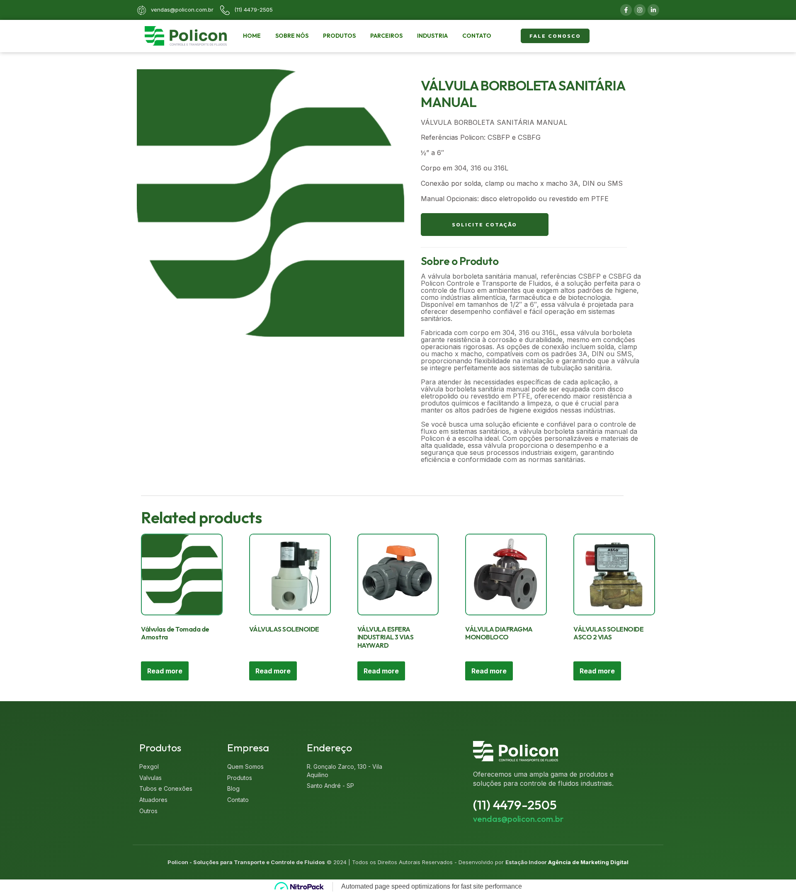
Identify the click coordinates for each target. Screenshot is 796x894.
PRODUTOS (339, 35)
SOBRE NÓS (291, 35)
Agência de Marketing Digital (588, 862)
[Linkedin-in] (653, 10)
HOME (252, 35)
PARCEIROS (386, 35)
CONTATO (476, 35)
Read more (164, 671)
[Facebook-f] (626, 10)
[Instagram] (640, 10)
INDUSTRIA (432, 35)
